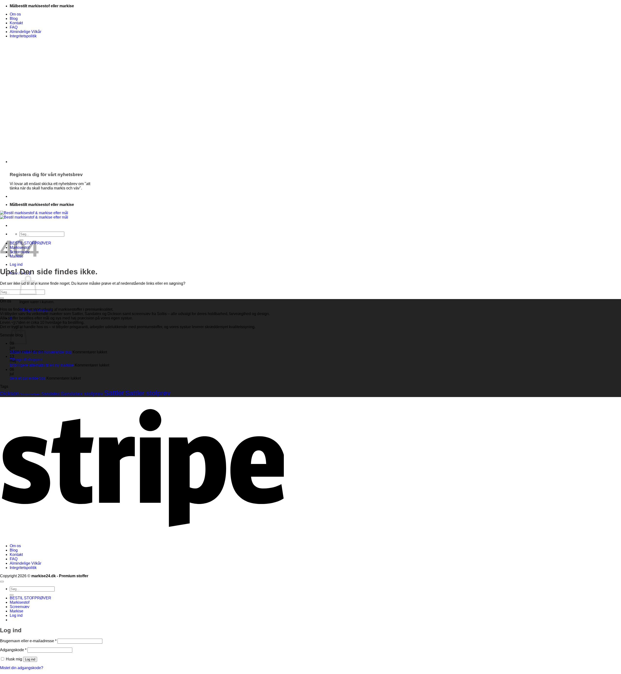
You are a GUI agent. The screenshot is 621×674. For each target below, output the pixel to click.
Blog (14, 18)
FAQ (13, 27)
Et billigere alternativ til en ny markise (42, 365)
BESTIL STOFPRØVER (30, 598)
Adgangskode (13, 650)
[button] (16, 264)
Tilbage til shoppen (26, 359)
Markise (16, 611)
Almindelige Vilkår (25, 32)
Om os (15, 14)
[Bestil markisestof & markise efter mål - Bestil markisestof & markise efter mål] (34, 215)
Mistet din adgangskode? (21, 668)
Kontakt (16, 23)
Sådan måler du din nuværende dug (41, 352)
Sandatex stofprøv (82, 394)
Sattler (114, 393)
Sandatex (50, 393)
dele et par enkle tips (27, 378)
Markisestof (19, 602)
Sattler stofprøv (148, 393)
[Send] (2, 298)
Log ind (30, 659)
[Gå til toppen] (2, 581)
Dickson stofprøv (30, 394)
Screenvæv (19, 607)
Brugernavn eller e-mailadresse (28, 641)
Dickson (9, 393)
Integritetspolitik (23, 36)
